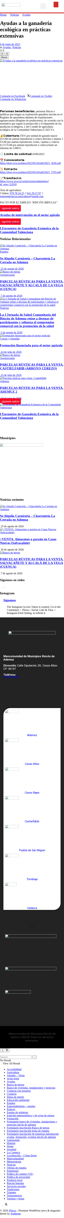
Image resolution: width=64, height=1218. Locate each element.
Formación (12, 1118)
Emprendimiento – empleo (21, 1106)
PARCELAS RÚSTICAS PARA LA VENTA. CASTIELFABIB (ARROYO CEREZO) (31, 366)
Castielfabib (32, 821)
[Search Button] (34, 1057)
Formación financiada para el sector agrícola (31, 345)
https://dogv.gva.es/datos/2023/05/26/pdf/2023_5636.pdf (30, 163)
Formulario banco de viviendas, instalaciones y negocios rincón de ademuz (32, 1123)
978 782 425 (11, 677)
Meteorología (14, 1161)
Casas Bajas (32, 792)
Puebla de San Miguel (32, 850)
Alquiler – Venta (16, 1075)
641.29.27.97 (34, 193)
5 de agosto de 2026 (11, 332)
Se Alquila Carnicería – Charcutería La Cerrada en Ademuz (27, 260)
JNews (12, 1210)
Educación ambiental (18, 1100)
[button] (43, 6)
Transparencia (14, 1195)
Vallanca (32, 908)
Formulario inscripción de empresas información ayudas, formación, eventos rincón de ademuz (33, 1135)
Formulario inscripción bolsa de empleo (28, 1130)
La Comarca (13, 1152)
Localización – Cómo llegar (22, 1155)
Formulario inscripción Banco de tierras (28, 1127)
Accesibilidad (14, 1069)
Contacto (12, 1093)
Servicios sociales (16, 1186)
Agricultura (13, 1072)
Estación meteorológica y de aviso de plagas (30, 1115)
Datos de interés (15, 1097)
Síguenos (9, 600)
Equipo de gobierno (17, 1112)
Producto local (14, 1180)
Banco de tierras (15, 1084)
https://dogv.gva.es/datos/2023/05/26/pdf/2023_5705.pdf (30, 172)
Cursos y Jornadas (10, 338)
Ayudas (26, 14)
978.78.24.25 (17, 193)
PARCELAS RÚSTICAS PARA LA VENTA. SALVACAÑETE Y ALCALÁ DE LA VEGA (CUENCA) (31, 285)
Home (3, 14)
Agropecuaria (7, 274)
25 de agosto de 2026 (12, 268)
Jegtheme (16, 1213)
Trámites (11, 1192)
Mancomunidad (15, 1158)
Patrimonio (13, 1170)
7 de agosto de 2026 (11, 295)
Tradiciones (13, 1189)
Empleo (4, 251)
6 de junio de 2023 (10, 44)
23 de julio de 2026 (11, 375)
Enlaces (11, 1109)
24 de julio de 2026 (11, 352)
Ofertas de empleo (16, 1167)
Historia (11, 1143)
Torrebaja (32, 879)
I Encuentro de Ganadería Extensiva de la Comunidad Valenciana (29, 416)
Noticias (14, 14)
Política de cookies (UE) (20, 1173)
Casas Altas (32, 764)
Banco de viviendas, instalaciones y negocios (31, 1087)
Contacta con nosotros (19, 1090)
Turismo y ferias (15, 1198)
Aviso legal (13, 1078)
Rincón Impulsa (15, 1183)
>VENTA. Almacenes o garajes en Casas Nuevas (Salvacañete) (28, 541)
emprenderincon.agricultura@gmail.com (21, 196)
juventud (11, 1149)
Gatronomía (13, 1140)
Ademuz (4, 381)
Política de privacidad (18, 1177)
